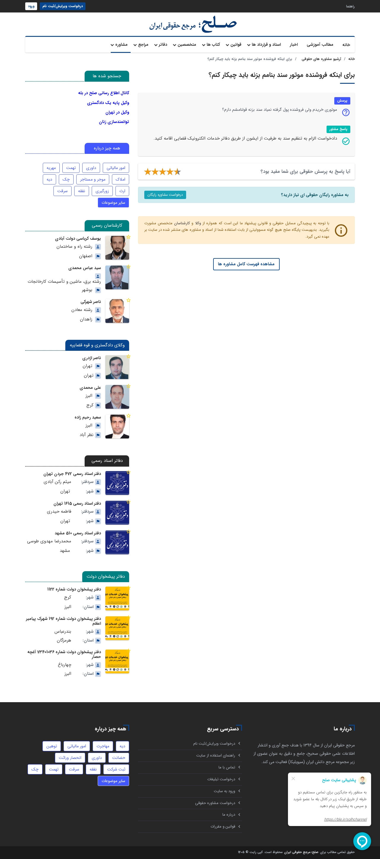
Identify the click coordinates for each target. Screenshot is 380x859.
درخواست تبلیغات (221, 779)
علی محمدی (90, 387)
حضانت (118, 757)
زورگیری (102, 191)
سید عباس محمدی (84, 268)
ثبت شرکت (116, 769)
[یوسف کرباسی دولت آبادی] (117, 248)
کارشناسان (182, 223)
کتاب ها (213, 44)
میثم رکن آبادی (57, 481)
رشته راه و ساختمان (74, 246)
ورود (31, 6)
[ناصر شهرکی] (117, 311)
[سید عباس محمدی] (117, 277)
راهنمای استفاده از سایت (215, 755)
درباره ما (228, 814)
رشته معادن (81, 309)
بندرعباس (62, 631)
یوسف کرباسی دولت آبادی (78, 238)
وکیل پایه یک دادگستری (108, 102)
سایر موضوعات (113, 202)
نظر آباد (87, 435)
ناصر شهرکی (90, 302)
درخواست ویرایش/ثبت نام (62, 6)
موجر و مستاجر (92, 179)
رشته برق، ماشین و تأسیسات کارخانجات (64, 281)
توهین (51, 746)
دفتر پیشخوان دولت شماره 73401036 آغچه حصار (64, 654)
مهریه (51, 168)
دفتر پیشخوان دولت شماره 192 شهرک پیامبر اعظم (63, 621)
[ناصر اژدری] (117, 367)
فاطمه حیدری (59, 511)
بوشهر (87, 290)
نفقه (81, 191)
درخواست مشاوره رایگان (165, 195)
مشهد (65, 550)
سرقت (62, 191)
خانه (346, 45)
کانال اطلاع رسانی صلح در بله (103, 93)
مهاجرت (102, 746)
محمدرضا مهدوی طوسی (49, 541)
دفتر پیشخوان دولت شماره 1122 (74, 589)
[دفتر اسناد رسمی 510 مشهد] (117, 542)
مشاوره (121, 44)
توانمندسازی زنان (114, 121)
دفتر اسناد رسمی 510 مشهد (78, 533)
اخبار (294, 44)
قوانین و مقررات (222, 826)
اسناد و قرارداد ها (266, 44)
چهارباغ (64, 664)
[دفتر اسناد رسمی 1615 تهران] (117, 513)
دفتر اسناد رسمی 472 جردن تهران (72, 473)
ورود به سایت (224, 791)
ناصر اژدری (91, 358)
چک (66, 179)
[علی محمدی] (117, 397)
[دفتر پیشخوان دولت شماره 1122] (117, 598)
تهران (87, 366)
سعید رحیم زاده (88, 417)
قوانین (235, 44)
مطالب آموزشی (320, 44)
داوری (91, 168)
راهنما (350, 6)
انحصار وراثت (70, 757)
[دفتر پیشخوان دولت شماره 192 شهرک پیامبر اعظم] (117, 628)
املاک (120, 179)
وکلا (198, 223)
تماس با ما (226, 767)
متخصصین (187, 44)
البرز (89, 395)
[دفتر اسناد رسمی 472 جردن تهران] (117, 483)
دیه (49, 179)
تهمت (71, 168)
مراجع (143, 44)
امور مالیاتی (116, 168)
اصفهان (85, 256)
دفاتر (163, 44)
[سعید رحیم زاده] (117, 426)
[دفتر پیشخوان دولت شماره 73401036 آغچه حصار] (117, 661)
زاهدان (86, 319)
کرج (90, 405)
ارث (122, 191)
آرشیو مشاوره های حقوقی (321, 59)
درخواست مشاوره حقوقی (215, 803)
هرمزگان (64, 640)
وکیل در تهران (117, 112)
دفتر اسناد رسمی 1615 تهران (77, 503)
